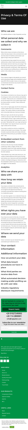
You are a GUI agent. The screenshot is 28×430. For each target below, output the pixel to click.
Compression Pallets (7, 394)
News (3, 411)
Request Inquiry (14, 309)
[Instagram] (8, 361)
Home (3, 370)
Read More (4, 353)
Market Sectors (6, 375)
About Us (4, 372)
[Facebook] (1, 361)
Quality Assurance (6, 377)
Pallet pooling (5, 380)
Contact (4, 382)
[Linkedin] (4, 361)
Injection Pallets (6, 396)
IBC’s (3, 401)
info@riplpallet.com (14, 319)
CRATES (4, 399)
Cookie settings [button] (5, 427)
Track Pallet (5, 385)
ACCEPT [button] (11, 427)
